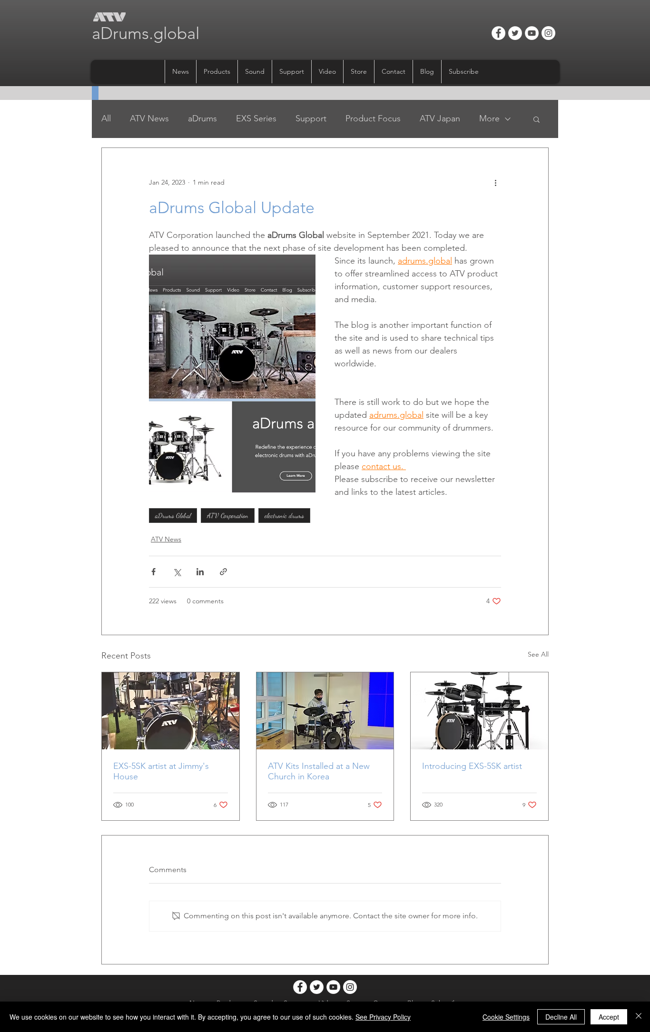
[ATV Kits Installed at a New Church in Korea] (325, 710)
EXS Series (256, 118)
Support (310, 118)
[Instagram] (548, 33)
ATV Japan (440, 118)
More (489, 118)
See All (538, 654)
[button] (216, 71)
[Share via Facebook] (153, 571)
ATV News (149, 118)
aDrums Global (173, 515)
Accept (609, 1017)
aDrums (202, 118)
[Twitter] (515, 33)
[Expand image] (232, 373)
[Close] (638, 1016)
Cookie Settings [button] (506, 1017)
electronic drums (284, 515)
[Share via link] (223, 571)
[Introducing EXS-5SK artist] (479, 710)
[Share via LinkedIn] (200, 571)
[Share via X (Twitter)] (176, 571)
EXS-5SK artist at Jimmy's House (161, 771)
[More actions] (495, 182)
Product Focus (373, 118)
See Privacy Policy (383, 1017)
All (106, 118)
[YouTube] (532, 33)
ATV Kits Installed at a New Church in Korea (319, 771)
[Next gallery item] (304, 373)
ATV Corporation (227, 515)
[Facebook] (498, 33)
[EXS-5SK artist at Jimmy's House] (170, 710)
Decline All (561, 1017)
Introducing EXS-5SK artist (472, 766)
